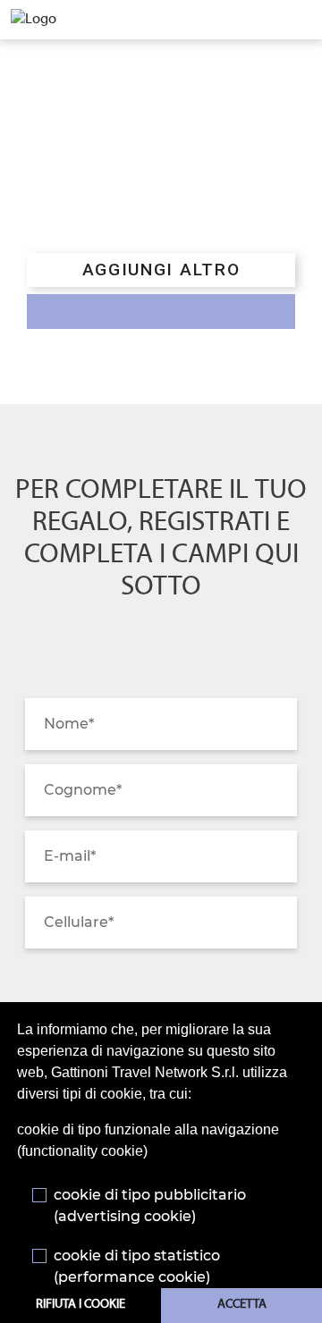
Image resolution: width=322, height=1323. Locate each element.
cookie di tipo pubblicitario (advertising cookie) (150, 1205)
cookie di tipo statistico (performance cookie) (137, 1266)
